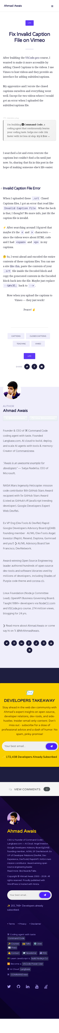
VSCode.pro (32, 57)
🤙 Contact (13, 953)
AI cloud (27, 440)
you (10, 543)
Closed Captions (38, 336)
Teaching (21, 344)
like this (15, 266)
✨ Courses (13, 943)
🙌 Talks (26, 943)
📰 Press (12, 947)
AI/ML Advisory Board (31, 543)
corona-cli (38, 580)
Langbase (25, 969)
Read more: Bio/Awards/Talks (21, 871)
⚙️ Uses (38, 943)
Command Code (38, 430)
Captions (15, 336)
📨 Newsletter (30, 953)
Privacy (22, 924)
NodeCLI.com (47, 603)
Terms (12, 924)
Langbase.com (12, 440)
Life (29, 23)
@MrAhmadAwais (28, 630)
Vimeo (38, 344)
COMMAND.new (19, 974)
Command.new (25, 450)
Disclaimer (36, 924)
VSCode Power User (33, 963)
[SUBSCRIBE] (51, 746)
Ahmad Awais (13, 5)
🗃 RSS (43, 953)
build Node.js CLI (39, 958)
